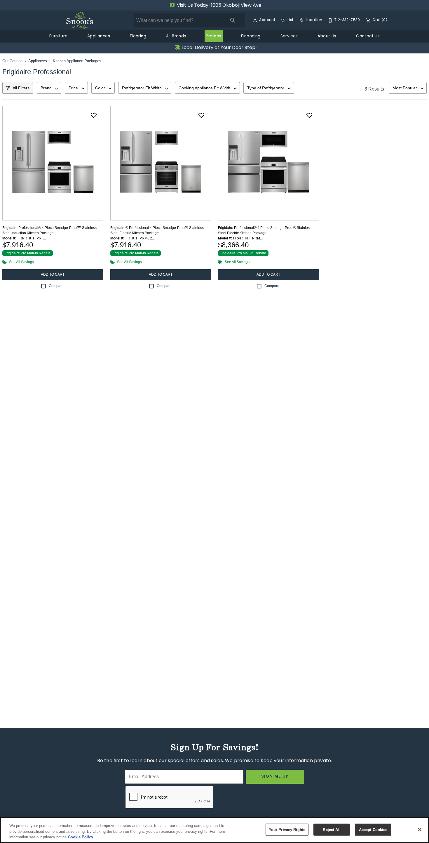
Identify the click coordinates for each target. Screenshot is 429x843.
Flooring (138, 36)
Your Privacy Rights (287, 829)
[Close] (419, 829)
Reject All (331, 829)
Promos (213, 36)
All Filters (21, 88)
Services (289, 36)
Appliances (98, 36)
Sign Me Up (275, 776)
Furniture (58, 36)
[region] (214, 830)
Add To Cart (52, 274)
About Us (327, 36)
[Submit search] (233, 20)
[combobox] (49, 88)
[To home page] (79, 20)
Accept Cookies (373, 829)
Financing (251, 36)
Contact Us (368, 36)
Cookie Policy (80, 837)
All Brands (176, 36)
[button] (255, 20)
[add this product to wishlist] (94, 115)
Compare (56, 286)
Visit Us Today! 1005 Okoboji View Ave (218, 5)
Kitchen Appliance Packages (77, 61)
